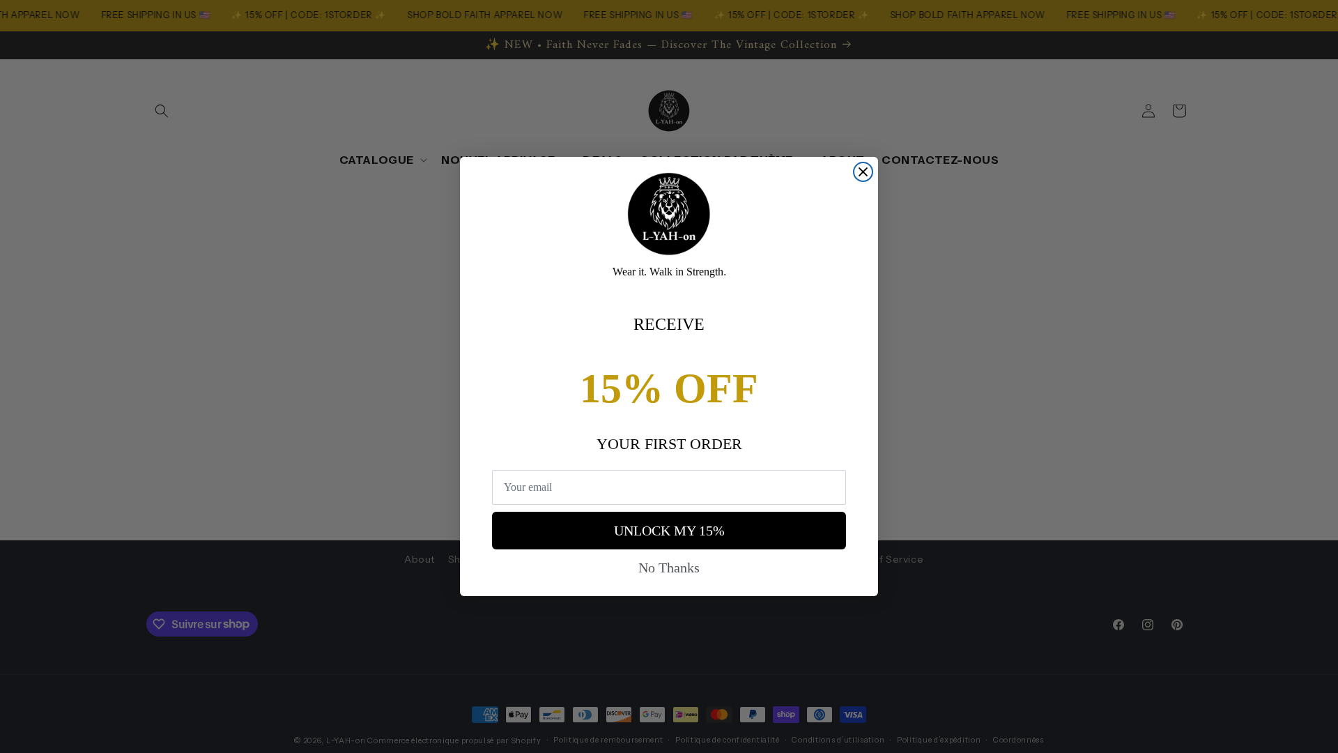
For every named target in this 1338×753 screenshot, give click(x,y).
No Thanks (669, 567)
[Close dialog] (863, 171)
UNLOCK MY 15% (669, 530)
